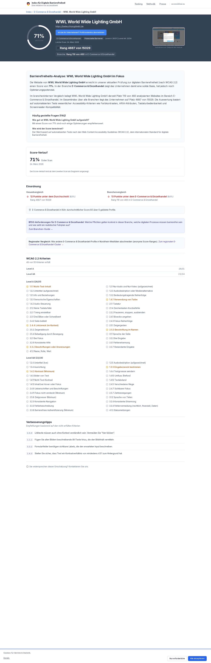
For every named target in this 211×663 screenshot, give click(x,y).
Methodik (151, 4)
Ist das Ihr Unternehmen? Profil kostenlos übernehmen (81, 32)
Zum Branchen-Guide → (41, 229)
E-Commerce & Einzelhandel (47, 12)
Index (29, 12)
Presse (162, 4)
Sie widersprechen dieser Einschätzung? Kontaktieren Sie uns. (58, 466)
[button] (169, 37)
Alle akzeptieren (197, 658)
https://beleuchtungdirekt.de (70, 26)
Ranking (139, 4)
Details (6, 658)
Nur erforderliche (177, 658)
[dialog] (105, 656)
